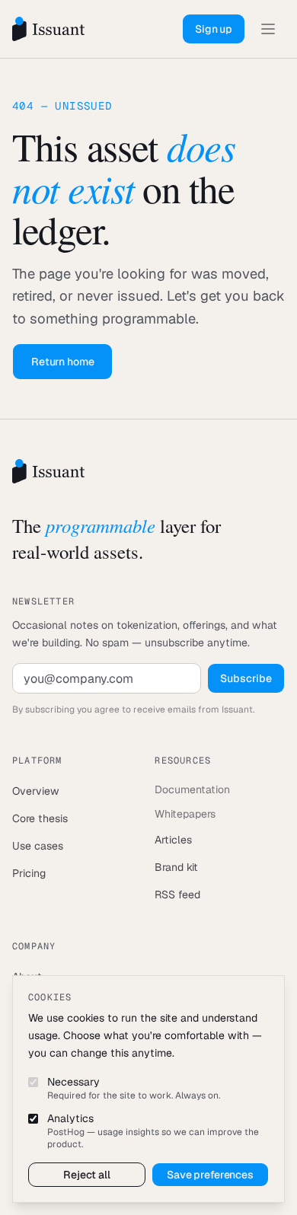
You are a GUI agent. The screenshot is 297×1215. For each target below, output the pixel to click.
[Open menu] (268, 29)
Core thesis (40, 818)
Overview (35, 791)
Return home (62, 361)
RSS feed (177, 894)
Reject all (86, 1175)
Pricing (29, 873)
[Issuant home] (48, 29)
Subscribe (246, 678)
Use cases (37, 846)
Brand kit (176, 867)
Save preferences (210, 1175)
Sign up (213, 29)
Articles (173, 840)
